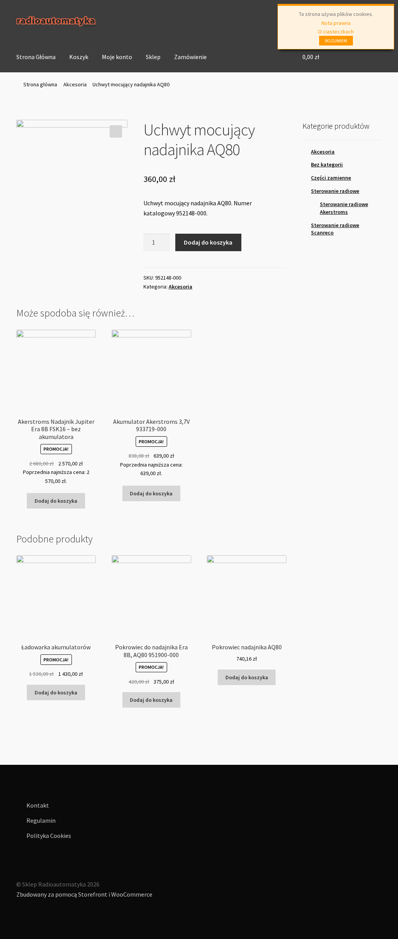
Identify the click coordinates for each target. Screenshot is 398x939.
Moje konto (117, 57)
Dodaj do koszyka (208, 242)
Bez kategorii (327, 164)
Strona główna (40, 84)
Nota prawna (336, 22)
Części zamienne (331, 177)
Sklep (153, 57)
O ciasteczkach (336, 31)
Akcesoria (75, 84)
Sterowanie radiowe (335, 190)
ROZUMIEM (336, 41)
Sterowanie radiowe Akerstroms (344, 208)
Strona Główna (36, 57)
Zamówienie (190, 57)
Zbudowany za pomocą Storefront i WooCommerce (84, 894)
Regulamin (41, 820)
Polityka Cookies (48, 835)
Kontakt (37, 805)
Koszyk (78, 57)
